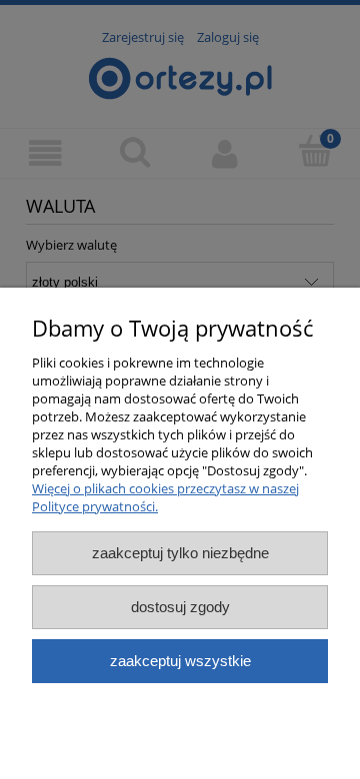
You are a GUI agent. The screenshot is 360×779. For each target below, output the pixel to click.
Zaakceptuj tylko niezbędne (180, 552)
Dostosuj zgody (180, 606)
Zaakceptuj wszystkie (180, 660)
